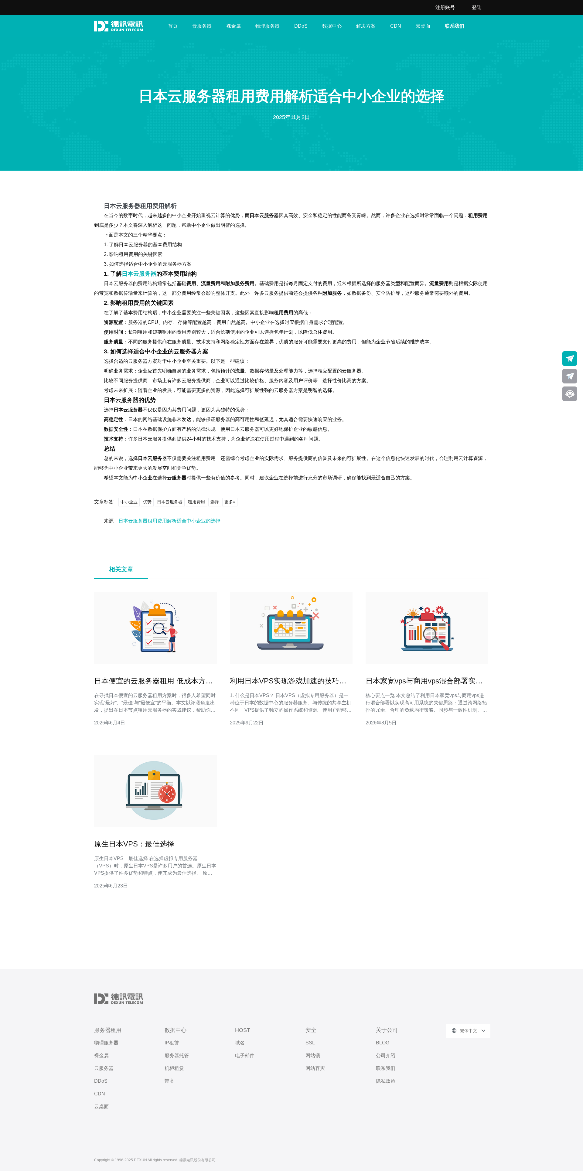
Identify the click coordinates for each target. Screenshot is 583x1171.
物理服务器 (267, 26)
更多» (229, 501)
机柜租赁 (174, 1068)
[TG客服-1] (569, 358)
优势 (147, 501)
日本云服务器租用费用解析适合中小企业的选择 (169, 520)
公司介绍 (385, 1055)
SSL (310, 1042)
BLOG (382, 1042)
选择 (214, 501)
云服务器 (202, 26)
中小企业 (129, 501)
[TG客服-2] (569, 376)
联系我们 (454, 26)
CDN (395, 26)
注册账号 (445, 7)
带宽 (169, 1081)
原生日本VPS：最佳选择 (134, 844)
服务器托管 (177, 1055)
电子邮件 (244, 1055)
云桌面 (423, 26)
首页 (173, 26)
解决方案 (366, 26)
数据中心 (332, 26)
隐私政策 (385, 1081)
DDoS (301, 26)
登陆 (477, 7)
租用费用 (196, 501)
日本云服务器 (139, 274)
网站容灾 (315, 1068)
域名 (240, 1042)
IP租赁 (172, 1042)
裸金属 (233, 26)
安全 (310, 1030)
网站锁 (312, 1055)
